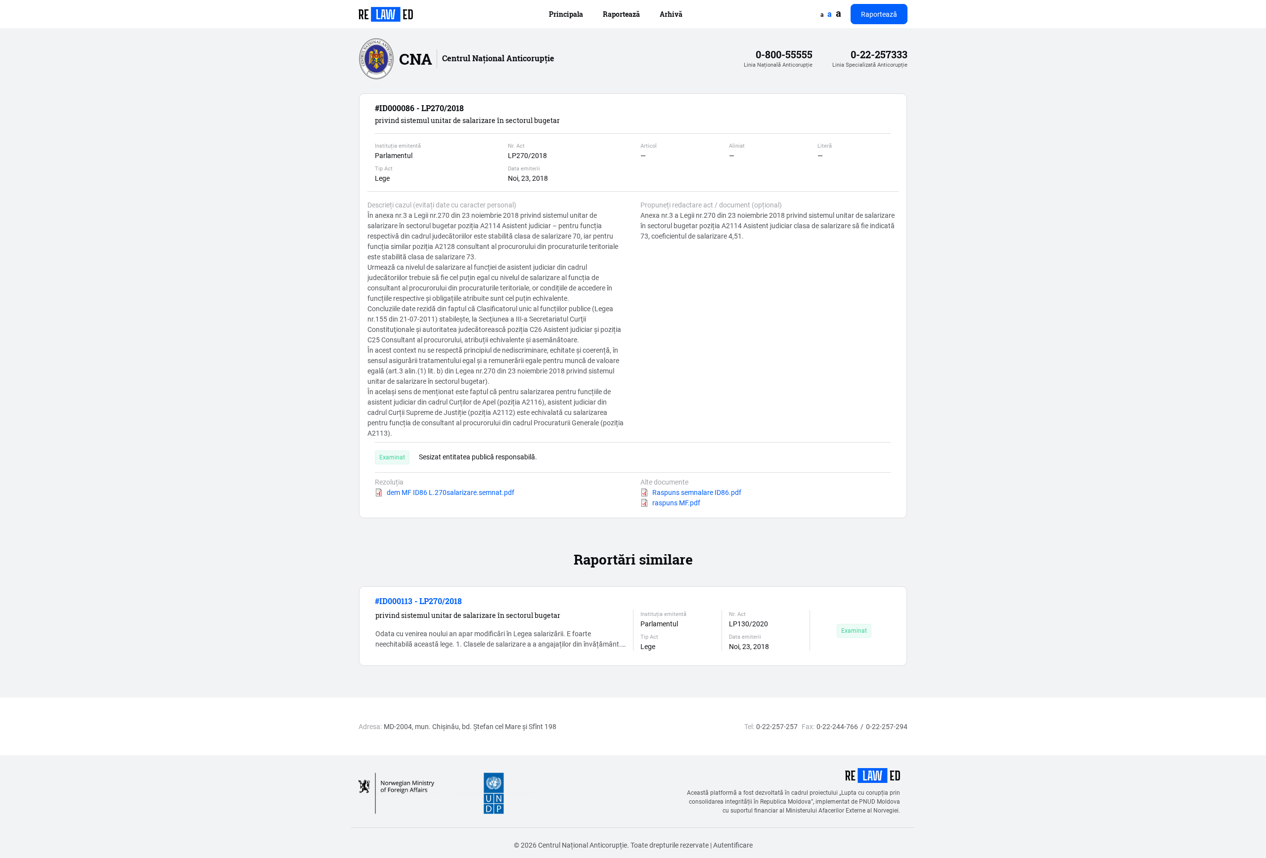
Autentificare (733, 845)
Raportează (621, 14)
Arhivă (671, 14)
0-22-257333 (879, 54)
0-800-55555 (784, 54)
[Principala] (386, 14)
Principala (566, 14)
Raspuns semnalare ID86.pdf (696, 492)
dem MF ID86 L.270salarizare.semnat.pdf (450, 492)
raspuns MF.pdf (676, 502)
